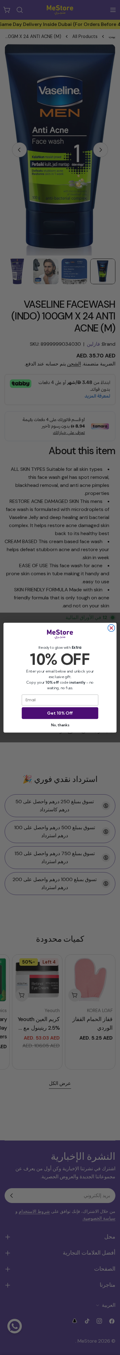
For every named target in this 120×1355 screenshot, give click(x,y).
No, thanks (60, 725)
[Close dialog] (111, 627)
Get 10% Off (60, 713)
